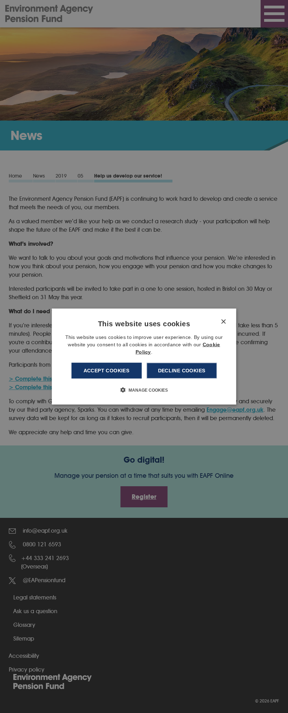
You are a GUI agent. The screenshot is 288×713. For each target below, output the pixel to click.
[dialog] (144, 357)
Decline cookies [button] (181, 370)
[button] (144, 389)
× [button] (223, 322)
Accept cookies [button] (107, 370)
